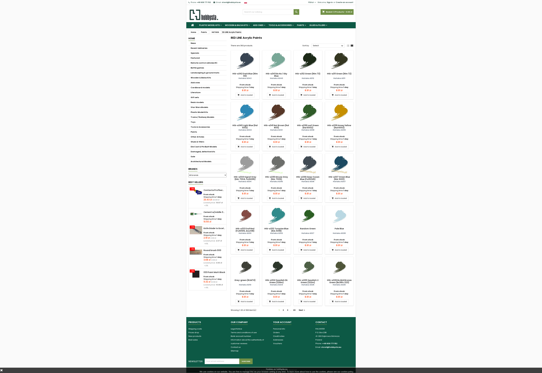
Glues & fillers (317, 25)
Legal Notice (236, 329)
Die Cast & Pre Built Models (204, 146)
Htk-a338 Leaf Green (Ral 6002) (308, 126)
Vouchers (277, 343)
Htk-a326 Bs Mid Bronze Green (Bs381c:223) (339, 281)
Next (302, 310)
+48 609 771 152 (204, 2)
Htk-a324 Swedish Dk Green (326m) (276, 281)
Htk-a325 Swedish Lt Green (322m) (308, 281)
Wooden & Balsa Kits (236, 25)
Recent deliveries (199, 48)
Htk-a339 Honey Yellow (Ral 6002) (339, 126)
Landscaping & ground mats (205, 72)
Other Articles (197, 137)
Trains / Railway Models (202, 117)
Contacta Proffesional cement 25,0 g (214, 190)
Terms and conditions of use (244, 332)
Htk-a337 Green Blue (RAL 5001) (339, 178)
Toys (193, 122)
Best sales (193, 339)
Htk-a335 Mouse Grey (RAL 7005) (276, 178)
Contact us (236, 347)
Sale (193, 156)
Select (328, 45)
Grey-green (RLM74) (245, 280)
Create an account (344, 2)
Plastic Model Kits (209, 25)
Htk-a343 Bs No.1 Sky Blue (276, 74)
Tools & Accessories (280, 25)
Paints (300, 25)
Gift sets (195, 97)
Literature (195, 92)
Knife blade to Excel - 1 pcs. (214, 228)
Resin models (197, 102)
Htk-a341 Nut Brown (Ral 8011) (276, 126)
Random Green (308, 228)
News (193, 43)
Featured (195, 58)
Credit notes (278, 336)
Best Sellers (195, 182)
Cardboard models (200, 87)
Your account (282, 322)
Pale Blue (339, 228)
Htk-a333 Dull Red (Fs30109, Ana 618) (245, 229)
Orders (276, 332)
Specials (195, 53)
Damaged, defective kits (203, 151)
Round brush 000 (212, 250)
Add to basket (245, 95)
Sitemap (235, 350)
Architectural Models (201, 161)
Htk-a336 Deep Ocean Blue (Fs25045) (307, 178)
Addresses (278, 339)
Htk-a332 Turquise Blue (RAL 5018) (276, 229)
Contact (321, 322)
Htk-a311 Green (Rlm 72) (339, 73)
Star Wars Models (199, 107)
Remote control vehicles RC (204, 63)
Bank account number (241, 336)
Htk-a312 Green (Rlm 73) (307, 73)
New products (194, 336)
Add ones (258, 25)
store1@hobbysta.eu (231, 2)
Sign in (330, 2)
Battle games (197, 67)
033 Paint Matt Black (214, 272)
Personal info (279, 329)
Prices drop (193, 332)
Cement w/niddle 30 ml (214, 212)
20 (294, 310)
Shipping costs (195, 329)
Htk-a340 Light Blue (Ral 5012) (245, 126)
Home (191, 38)
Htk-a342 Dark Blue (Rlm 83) (245, 74)
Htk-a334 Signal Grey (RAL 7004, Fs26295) (245, 178)
